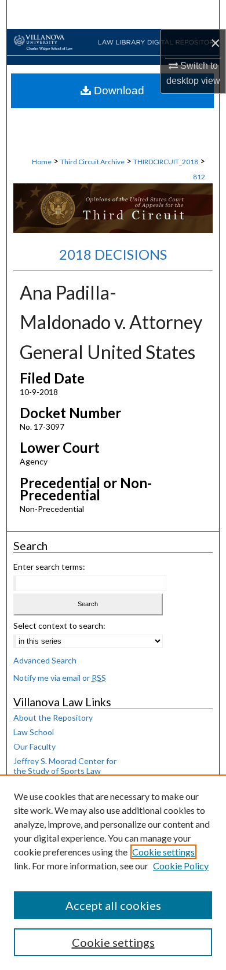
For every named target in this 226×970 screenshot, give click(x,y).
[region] (113, 872)
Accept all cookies (113, 905)
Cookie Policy (181, 865)
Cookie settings (163, 851)
